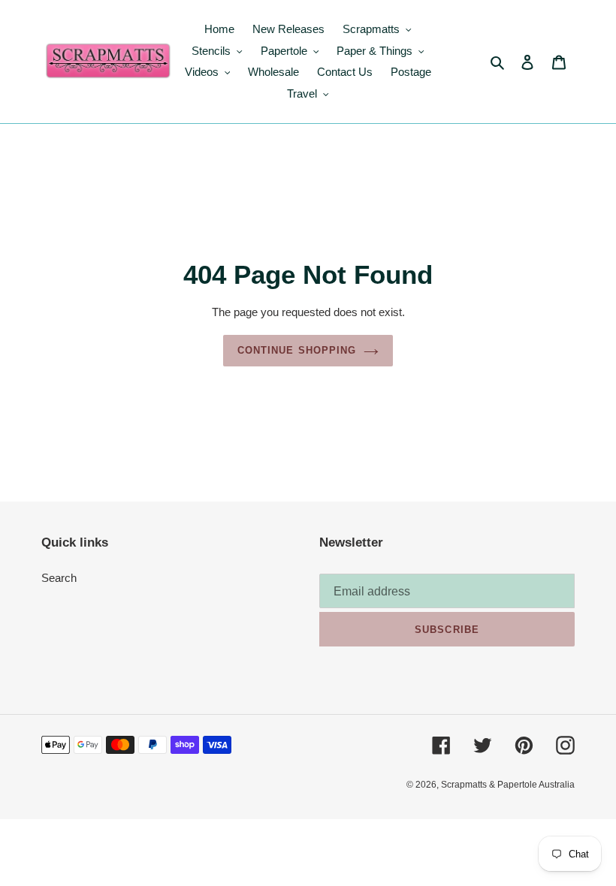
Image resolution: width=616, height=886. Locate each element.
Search (59, 577)
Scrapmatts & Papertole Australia (508, 784)
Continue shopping (296, 350)
